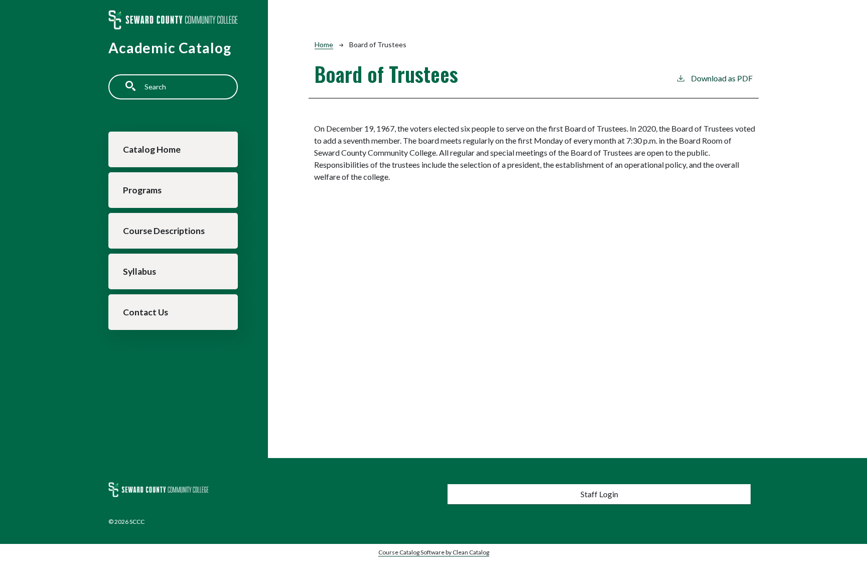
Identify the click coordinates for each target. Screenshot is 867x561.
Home (324, 44)
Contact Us (145, 312)
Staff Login (599, 494)
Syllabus (139, 271)
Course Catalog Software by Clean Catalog (433, 552)
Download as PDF (722, 78)
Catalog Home (152, 149)
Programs (142, 190)
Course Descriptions (164, 231)
